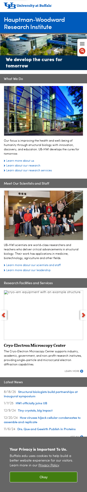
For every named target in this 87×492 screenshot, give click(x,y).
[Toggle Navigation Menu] (82, 47)
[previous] (3, 315)
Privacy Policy (48, 465)
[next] (83, 315)
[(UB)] (43, 7)
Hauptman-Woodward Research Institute (34, 23)
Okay (44, 477)
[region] (43, 464)
